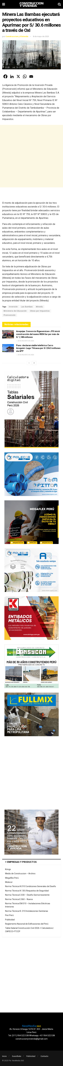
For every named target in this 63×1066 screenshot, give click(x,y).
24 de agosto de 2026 (25, 341)
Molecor (9, 882)
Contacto (44, 1056)
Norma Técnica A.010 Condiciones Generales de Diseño (30, 886)
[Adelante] (34, 363)
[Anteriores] (29, 363)
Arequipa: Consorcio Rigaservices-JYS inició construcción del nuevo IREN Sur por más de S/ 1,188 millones (38, 334)
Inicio (4, 1056)
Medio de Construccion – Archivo (20, 873)
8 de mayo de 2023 (41, 36)
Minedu (39, 307)
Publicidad (10, 919)
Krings (8, 869)
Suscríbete (16, 1056)
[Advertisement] (31, 156)
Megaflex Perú (12, 878)
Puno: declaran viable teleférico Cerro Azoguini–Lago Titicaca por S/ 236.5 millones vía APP (38, 348)
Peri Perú (9, 915)
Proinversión (10, 315)
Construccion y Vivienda (17, 36)
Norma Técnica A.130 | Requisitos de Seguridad (27, 891)
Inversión (13, 307)
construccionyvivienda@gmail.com (32, 1039)
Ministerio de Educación (15, 311)
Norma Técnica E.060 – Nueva (19, 899)
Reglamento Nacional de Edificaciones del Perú (26, 924)
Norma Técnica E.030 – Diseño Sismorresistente (27, 895)
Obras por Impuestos (40, 311)
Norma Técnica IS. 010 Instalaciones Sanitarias (26, 911)
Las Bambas (27, 307)
